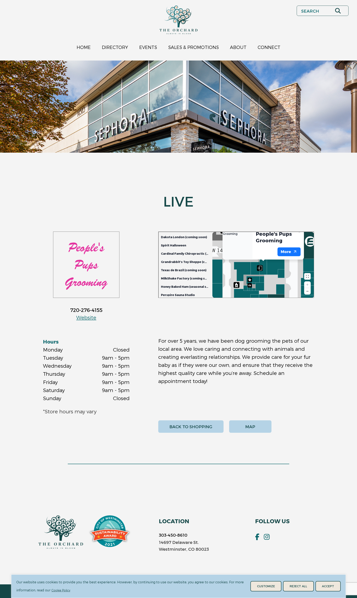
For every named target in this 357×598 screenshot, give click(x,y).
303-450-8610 (173, 535)
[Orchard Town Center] (178, 20)
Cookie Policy (60, 590)
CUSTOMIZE (266, 586)
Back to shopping (190, 426)
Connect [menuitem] (269, 47)
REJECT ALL (298, 586)
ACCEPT (328, 586)
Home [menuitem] (84, 47)
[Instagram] (267, 537)
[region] (178, 586)
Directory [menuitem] (115, 47)
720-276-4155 (86, 310)
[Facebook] (257, 537)
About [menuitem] (238, 47)
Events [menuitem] (148, 47)
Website (86, 317)
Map (250, 426)
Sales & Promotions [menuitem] (193, 47)
